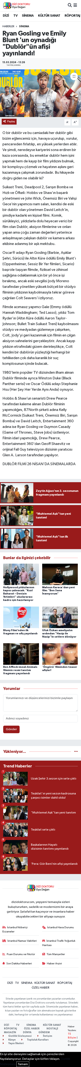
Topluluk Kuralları (37, 1040)
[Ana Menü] (75, 5)
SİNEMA (28, 15)
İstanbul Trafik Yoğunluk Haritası (59, 942)
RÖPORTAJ (72, 15)
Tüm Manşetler (56, 954)
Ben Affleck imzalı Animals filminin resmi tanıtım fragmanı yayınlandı (20, 670)
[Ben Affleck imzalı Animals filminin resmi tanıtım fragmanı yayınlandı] (21, 654)
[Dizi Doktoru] (16, 5)
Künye (12, 1040)
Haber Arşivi (54, 963)
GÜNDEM (44, 1032)
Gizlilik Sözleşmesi (20, 1036)
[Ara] (70, 5)
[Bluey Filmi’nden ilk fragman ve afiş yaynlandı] (21, 617)
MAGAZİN (10, 1032)
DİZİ (6, 15)
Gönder (11, 729)
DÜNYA (27, 1032)
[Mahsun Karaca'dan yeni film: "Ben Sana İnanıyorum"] (60, 574)
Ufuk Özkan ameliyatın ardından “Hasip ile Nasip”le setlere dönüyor (59, 633)
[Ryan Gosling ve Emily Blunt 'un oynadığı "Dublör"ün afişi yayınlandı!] (40, 93)
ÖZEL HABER (40, 987)
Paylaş (11, 121)
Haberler (8, 26)
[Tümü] (76, 751)
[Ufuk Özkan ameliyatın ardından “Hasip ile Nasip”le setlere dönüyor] (60, 617)
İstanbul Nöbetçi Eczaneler (15, 929)
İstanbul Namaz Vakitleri (22, 940)
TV (15, 15)
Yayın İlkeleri (16, 1043)
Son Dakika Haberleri (19, 963)
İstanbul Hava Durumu (60, 927)
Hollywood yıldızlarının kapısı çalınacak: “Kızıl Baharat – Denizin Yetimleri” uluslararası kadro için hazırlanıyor (18, 593)
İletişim (47, 1036)
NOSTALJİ (52, 1028)
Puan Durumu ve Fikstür (21, 954)
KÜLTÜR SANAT (49, 15)
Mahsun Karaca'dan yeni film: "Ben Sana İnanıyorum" (58, 590)
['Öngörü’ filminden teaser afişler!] (60, 654)
